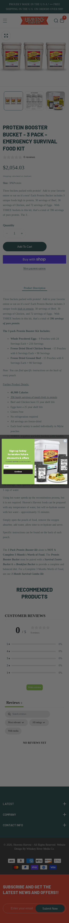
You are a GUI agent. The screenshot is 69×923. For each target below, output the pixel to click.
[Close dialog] (65, 440)
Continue (18, 472)
